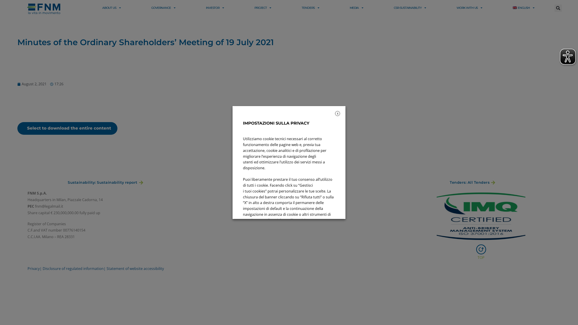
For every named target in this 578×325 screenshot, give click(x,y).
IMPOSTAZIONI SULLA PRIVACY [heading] (276, 123)
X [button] (337, 114)
